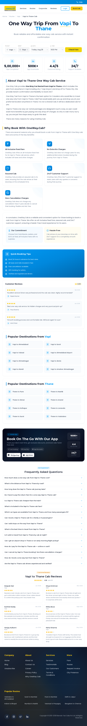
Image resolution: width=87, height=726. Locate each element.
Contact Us (30, 664)
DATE (34, 46)
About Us (29, 660)
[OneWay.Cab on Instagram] (13, 716)
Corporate (43, 8)
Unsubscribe (9, 668)
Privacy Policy (31, 672)
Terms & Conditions (50, 673)
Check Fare (73, 49)
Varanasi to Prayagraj (52, 704)
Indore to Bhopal (10, 704)
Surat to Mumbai (31, 697)
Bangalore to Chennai (73, 704)
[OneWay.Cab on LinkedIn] (27, 716)
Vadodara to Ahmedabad (9, 698)
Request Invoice (73, 668)
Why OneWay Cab (33, 676)
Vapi (18, 16)
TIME (53, 46)
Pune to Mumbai (51, 697)
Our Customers (52, 668)
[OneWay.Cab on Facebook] (7, 716)
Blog (6, 664)
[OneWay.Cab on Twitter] (20, 716)
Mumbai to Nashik (31, 704)
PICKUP (7, 46)
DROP (19, 46)
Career (28, 668)
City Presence (73, 672)
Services (23, 8)
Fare (69, 660)
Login (65, 8)
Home (5, 16)
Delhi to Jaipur (70, 697)
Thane (49, 383)
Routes (32, 8)
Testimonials (51, 664)
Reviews (54, 8)
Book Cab (76, 8)
